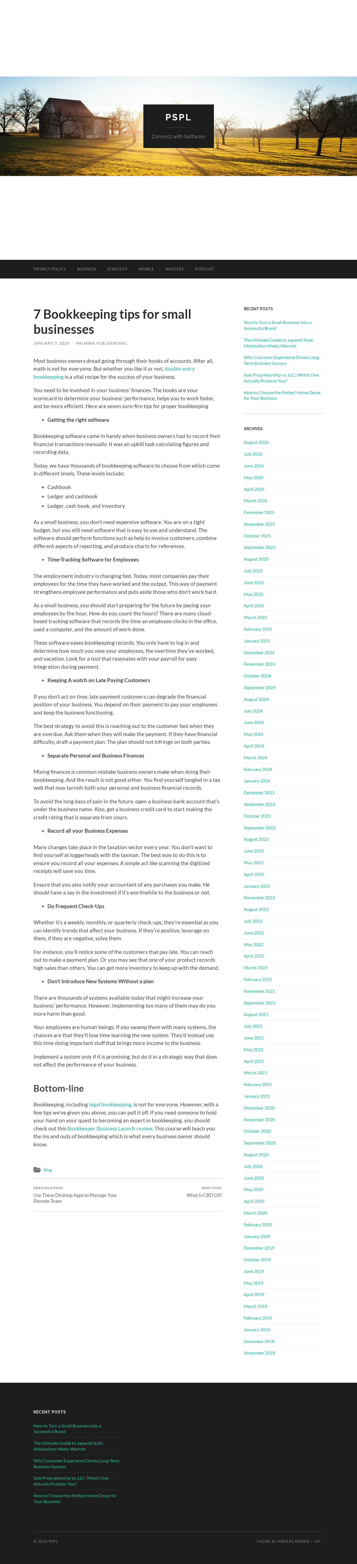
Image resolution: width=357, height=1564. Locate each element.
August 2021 (256, 1014)
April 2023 (254, 874)
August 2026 (256, 442)
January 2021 (257, 1096)
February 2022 (258, 979)
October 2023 (257, 815)
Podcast (204, 269)
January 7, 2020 (51, 343)
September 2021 (260, 1002)
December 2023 (259, 792)
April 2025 (254, 605)
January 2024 (257, 780)
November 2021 (259, 991)
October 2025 (257, 535)
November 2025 (259, 524)
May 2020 (253, 1189)
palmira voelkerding (101, 343)
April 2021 (254, 1061)
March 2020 (255, 1212)
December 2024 (259, 652)
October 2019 (257, 1259)
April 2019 (254, 1294)
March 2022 (255, 967)
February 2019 (258, 1317)
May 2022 (253, 944)
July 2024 (253, 710)
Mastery (174, 269)
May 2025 (253, 594)
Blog (48, 1169)
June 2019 (254, 1271)
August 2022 (256, 909)
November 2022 (259, 897)
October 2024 (257, 675)
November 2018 (259, 1352)
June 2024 (254, 722)
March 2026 (255, 500)
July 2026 (253, 453)
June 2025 (254, 582)
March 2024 (255, 757)
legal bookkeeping (110, 1104)
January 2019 (257, 1329)
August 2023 (256, 839)
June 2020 (254, 1177)
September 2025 (260, 547)
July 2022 (253, 920)
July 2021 (253, 1026)
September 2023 (260, 827)
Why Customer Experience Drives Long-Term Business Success (282, 360)
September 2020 (260, 1142)
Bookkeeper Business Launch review (109, 1128)
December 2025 (259, 512)
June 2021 (254, 1037)
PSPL (178, 117)
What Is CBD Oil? (204, 1192)
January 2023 (257, 886)
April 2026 (254, 489)
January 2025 (257, 640)
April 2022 (254, 955)
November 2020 (259, 1119)
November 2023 (259, 804)
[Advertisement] (178, 218)
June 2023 (254, 850)
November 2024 (259, 663)
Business (86, 269)
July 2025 (253, 570)
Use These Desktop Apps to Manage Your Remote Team (75, 1195)
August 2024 (256, 699)
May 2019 (253, 1283)
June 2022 (254, 932)
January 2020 (257, 1236)
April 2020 (254, 1201)
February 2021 (258, 1084)
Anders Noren (293, 1541)
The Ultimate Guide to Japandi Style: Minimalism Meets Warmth (279, 342)
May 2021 (253, 1049)
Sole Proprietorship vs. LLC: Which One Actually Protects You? (281, 377)
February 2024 (258, 769)
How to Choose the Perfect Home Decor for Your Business (282, 395)
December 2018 (259, 1341)
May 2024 (253, 734)
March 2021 (255, 1072)
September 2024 (260, 687)
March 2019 (255, 1306)
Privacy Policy (49, 269)
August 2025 (256, 558)
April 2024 (254, 745)
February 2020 (258, 1224)
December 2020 (259, 1107)
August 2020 (256, 1154)
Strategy (117, 269)
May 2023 (253, 862)
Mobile (146, 269)
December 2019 (259, 1247)
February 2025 (258, 629)
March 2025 (255, 617)
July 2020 (253, 1166)
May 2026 (253, 477)
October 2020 (257, 1131)
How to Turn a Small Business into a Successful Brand (278, 325)
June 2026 (254, 465)
